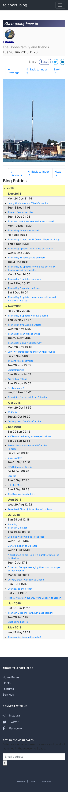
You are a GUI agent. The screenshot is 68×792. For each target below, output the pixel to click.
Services (8, 694)
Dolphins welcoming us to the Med (26, 536)
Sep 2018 (14, 427)
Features (8, 689)
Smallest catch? (16, 388)
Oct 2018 (14, 402)
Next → (57, 71)
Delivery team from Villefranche (24, 421)
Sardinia (12, 476)
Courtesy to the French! (20, 588)
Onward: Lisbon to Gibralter (22, 546)
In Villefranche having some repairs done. (29, 436)
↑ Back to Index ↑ (37, 71)
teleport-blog (15, 5)
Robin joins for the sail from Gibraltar (27, 397)
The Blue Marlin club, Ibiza (21, 494)
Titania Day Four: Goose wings (24, 334)
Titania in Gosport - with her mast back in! (30, 613)
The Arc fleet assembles (20, 212)
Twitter (13, 722)
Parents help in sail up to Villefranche (27, 445)
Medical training (16, 370)
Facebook (15, 728)
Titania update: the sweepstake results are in (31, 221)
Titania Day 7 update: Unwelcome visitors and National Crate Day (32, 299)
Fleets (6, 683)
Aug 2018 (14, 499)
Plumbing (12, 524)
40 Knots (12, 412)
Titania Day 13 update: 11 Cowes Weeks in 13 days (34, 239)
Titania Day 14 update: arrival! (23, 230)
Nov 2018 (14, 306)
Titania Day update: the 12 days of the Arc (30, 248)
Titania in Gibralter (17, 527)
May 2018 (14, 627)
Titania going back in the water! (24, 637)
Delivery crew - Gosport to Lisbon (26, 579)
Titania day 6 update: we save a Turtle (28, 315)
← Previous (13, 71)
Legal (33, 781)
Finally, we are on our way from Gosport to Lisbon (34, 598)
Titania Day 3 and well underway (24, 343)
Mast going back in (18, 622)
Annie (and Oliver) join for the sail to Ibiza (30, 509)
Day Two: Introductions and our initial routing (31, 351)
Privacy (21, 781)
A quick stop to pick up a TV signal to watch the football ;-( (33, 557)
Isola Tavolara (15, 458)
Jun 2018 (14, 603)
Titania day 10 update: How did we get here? (31, 266)
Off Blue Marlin (15, 485)
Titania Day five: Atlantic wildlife (24, 324)
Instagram (15, 715)
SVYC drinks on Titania (20, 467)
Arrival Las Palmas (17, 379)
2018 (10, 188)
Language (46, 781)
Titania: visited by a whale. (22, 270)
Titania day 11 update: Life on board (27, 257)
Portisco (12, 449)
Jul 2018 (13, 514)
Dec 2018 (14, 193)
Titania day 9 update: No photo (24, 279)
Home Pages (11, 677)
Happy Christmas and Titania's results (28, 203)
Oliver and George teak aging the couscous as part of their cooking (35, 569)
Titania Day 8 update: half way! (24, 288)
